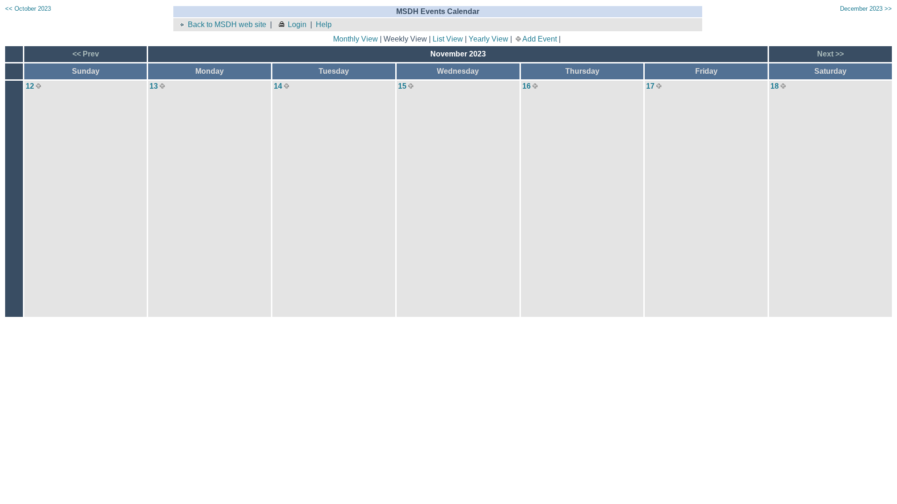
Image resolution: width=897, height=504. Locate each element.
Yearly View (488, 39)
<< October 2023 (28, 8)
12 (30, 86)
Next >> (830, 54)
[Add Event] (38, 86)
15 (402, 86)
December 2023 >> (866, 8)
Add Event (539, 39)
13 (154, 86)
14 (278, 86)
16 (526, 86)
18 (774, 86)
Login (297, 24)
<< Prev (85, 54)
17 (650, 86)
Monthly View (355, 39)
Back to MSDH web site (227, 24)
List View (448, 39)
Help (324, 24)
